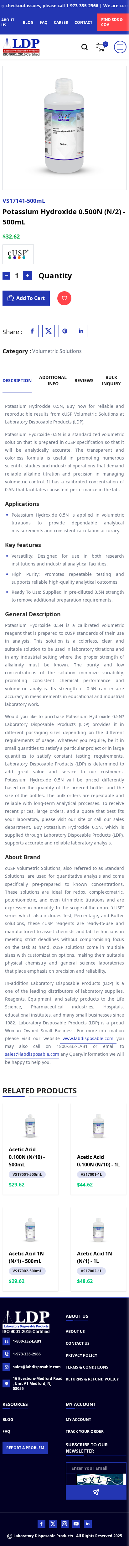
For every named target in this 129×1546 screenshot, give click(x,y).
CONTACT (83, 22)
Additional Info (53, 380)
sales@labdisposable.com (32, 1054)
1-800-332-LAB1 (27, 1341)
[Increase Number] (27, 275)
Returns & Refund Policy (92, 1379)
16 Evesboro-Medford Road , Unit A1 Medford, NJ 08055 (38, 1383)
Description (17, 380)
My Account (78, 1419)
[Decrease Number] (6, 276)
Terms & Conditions (87, 1367)
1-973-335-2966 (27, 1354)
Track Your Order (85, 1431)
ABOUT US (7, 22)
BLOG (28, 22)
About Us (75, 1331)
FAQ (44, 22)
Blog (8, 1419)
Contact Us (78, 1343)
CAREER (61, 22)
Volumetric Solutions (57, 351)
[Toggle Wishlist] (64, 298)
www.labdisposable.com (88, 1038)
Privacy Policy (81, 1355)
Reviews (84, 380)
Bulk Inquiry (111, 380)
